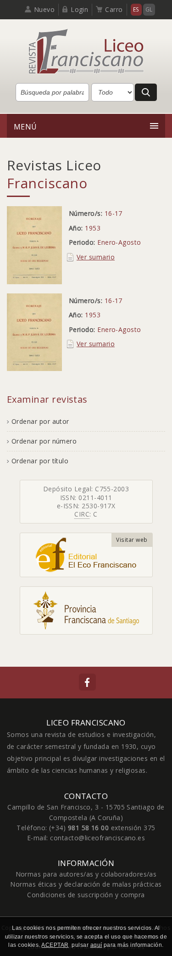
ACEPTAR (54, 945)
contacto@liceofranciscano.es (97, 837)
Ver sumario (96, 257)
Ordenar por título (39, 460)
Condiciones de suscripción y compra (85, 894)
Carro (113, 9)
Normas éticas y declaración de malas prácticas (85, 884)
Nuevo (44, 9)
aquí (96, 945)
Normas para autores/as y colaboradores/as (86, 874)
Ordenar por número (44, 441)
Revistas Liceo (54, 174)
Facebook (87, 682)
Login (79, 9)
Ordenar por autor (40, 421)
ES (136, 9)
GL (149, 9)
